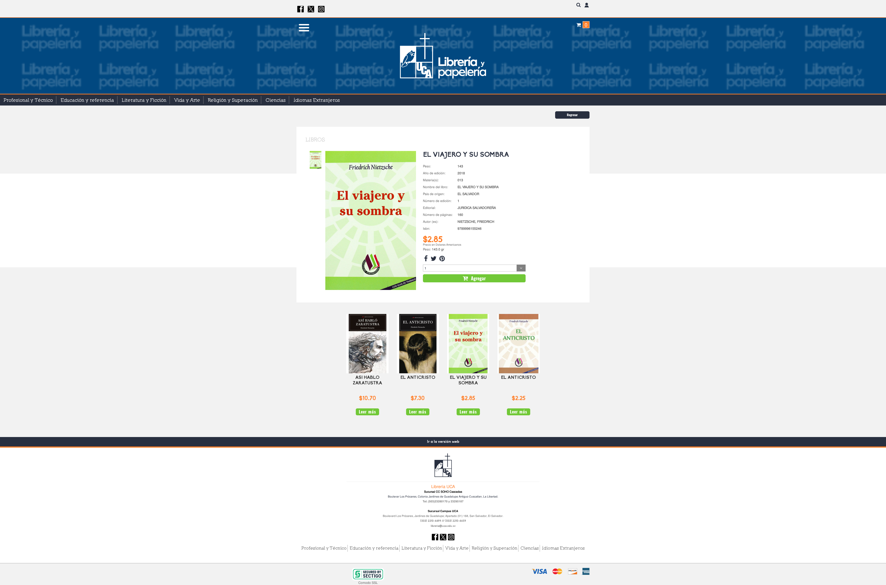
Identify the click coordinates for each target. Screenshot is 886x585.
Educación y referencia (87, 100)
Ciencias (276, 100)
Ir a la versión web (443, 442)
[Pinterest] (442, 258)
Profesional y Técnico (28, 100)
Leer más (367, 412)
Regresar (572, 115)
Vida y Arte (187, 100)
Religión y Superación (233, 100)
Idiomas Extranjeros (316, 100)
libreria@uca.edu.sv (443, 526)
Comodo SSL (368, 583)
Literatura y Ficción (144, 100)
